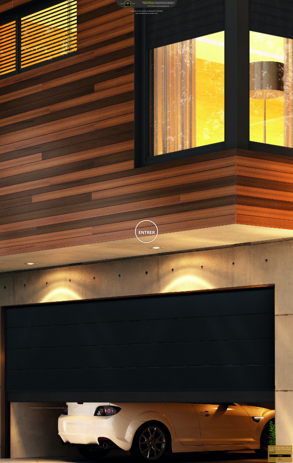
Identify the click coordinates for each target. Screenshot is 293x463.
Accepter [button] (280, 455)
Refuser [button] (280, 459)
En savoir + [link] (272, 452)
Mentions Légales (60, 408)
